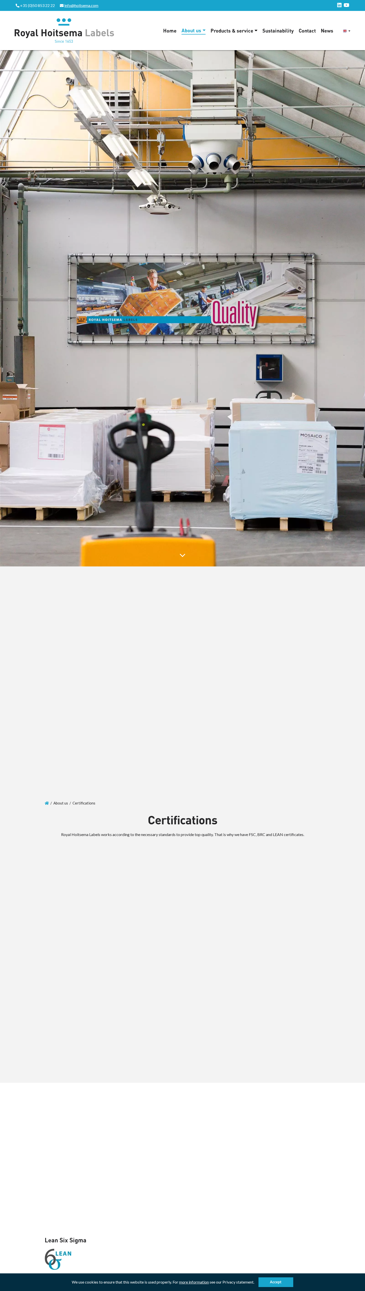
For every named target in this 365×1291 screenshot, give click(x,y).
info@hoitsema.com (81, 5)
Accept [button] (276, 1282)
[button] (255, 1283)
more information (194, 1282)
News (327, 31)
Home (170, 31)
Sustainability (278, 31)
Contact (307, 31)
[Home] (47, 803)
